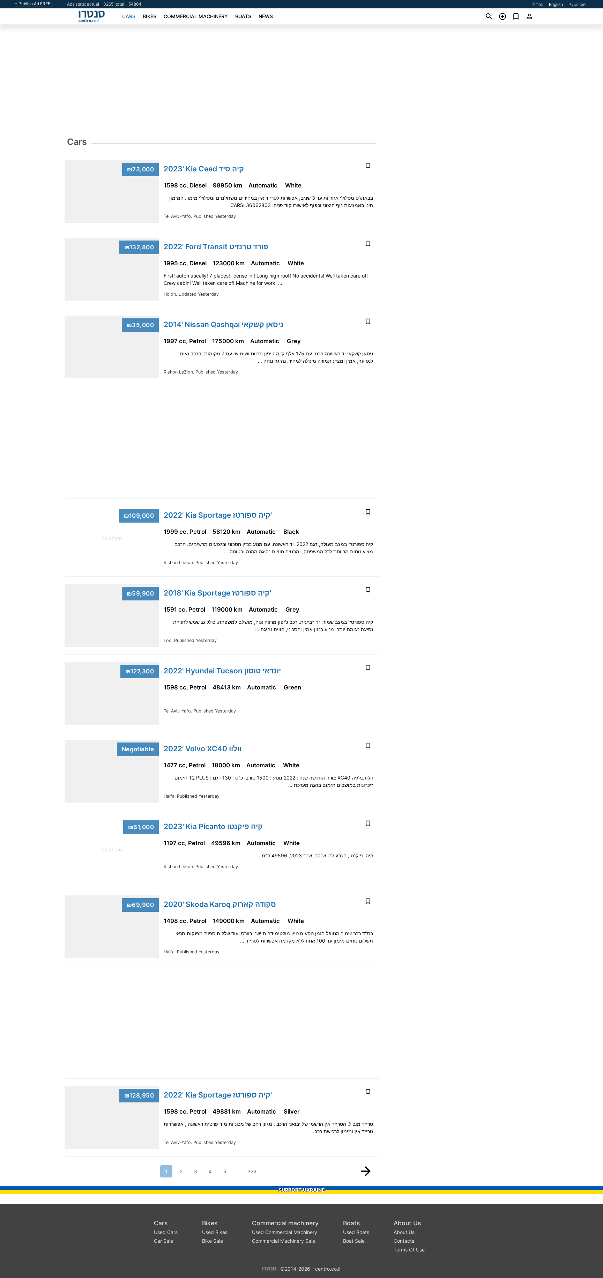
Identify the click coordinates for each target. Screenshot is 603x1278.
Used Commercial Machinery (284, 1232)
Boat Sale (354, 1241)
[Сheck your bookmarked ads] (516, 16)
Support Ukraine (301, 1190)
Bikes (149, 16)
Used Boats (356, 1232)
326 (251, 1171)
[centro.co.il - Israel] (269, 1268)
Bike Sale (212, 1241)
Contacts (404, 1241)
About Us (407, 1223)
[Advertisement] (301, 82)
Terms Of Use (409, 1250)
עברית (538, 4)
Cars (128, 16)
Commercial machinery (196, 16)
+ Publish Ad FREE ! (33, 3)
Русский (577, 4)
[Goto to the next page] (365, 1171)
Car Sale (163, 1241)
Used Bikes (215, 1232)
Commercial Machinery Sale (283, 1241)
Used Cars (166, 1232)
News (266, 16)
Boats (243, 16)
